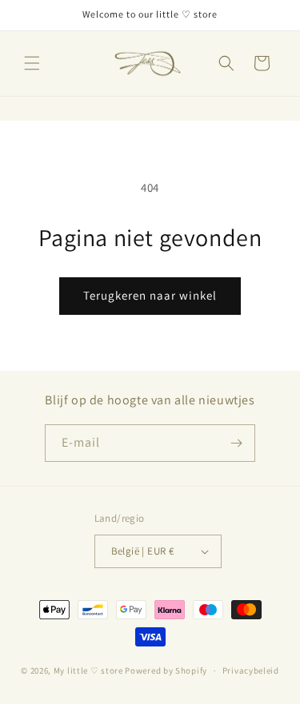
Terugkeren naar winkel (150, 295)
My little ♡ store (88, 670)
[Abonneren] (236, 443)
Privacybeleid (250, 670)
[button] (32, 63)
